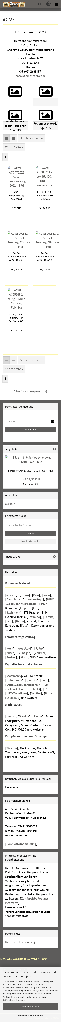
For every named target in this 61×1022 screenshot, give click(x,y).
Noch (9, 648)
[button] (6, 138)
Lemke (48, 617)
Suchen (30, 533)
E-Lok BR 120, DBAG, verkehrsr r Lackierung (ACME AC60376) (44, 196)
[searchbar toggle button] (40, 4)
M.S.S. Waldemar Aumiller (21, 959)
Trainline (34, 617)
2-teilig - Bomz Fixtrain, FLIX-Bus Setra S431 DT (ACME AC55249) (16, 318)
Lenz (45, 680)
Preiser (11, 657)
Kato (24, 626)
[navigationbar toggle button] (57, 4)
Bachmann (13, 612)
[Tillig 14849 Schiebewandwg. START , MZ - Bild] (30, 459)
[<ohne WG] (45, 95)
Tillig (43, 604)
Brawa (25, 595)
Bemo (20, 621)
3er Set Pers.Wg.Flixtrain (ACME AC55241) (17, 257)
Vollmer (40, 653)
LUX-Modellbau (16, 693)
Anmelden (30, 429)
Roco (46, 595)
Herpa (10, 716)
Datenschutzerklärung (13, 999)
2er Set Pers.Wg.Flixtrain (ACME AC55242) (45, 257)
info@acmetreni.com (30, 76)
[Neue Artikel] (54, 557)
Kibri (23, 657)
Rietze (38, 716)
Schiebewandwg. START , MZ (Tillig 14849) (30, 470)
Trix (9, 621)
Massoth (31, 680)
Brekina (24, 716)
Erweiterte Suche (30, 541)
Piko (36, 595)
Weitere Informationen (30, 1015)
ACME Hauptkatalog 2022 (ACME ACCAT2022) (16, 196)
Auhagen (24, 653)
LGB (35, 608)
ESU (47, 689)
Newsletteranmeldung (21, 844)
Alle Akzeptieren (30, 1006)
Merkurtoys (35, 599)
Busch (10, 653)
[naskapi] (12, 4)
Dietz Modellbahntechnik (23, 685)
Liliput (24, 608)
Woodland (24, 648)
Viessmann (13, 676)
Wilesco (11, 748)
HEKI (34, 657)
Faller (39, 648)
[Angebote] (54, 449)
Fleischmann (14, 599)
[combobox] (31, 138)
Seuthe (36, 693)
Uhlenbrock (14, 680)
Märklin (10, 504)
